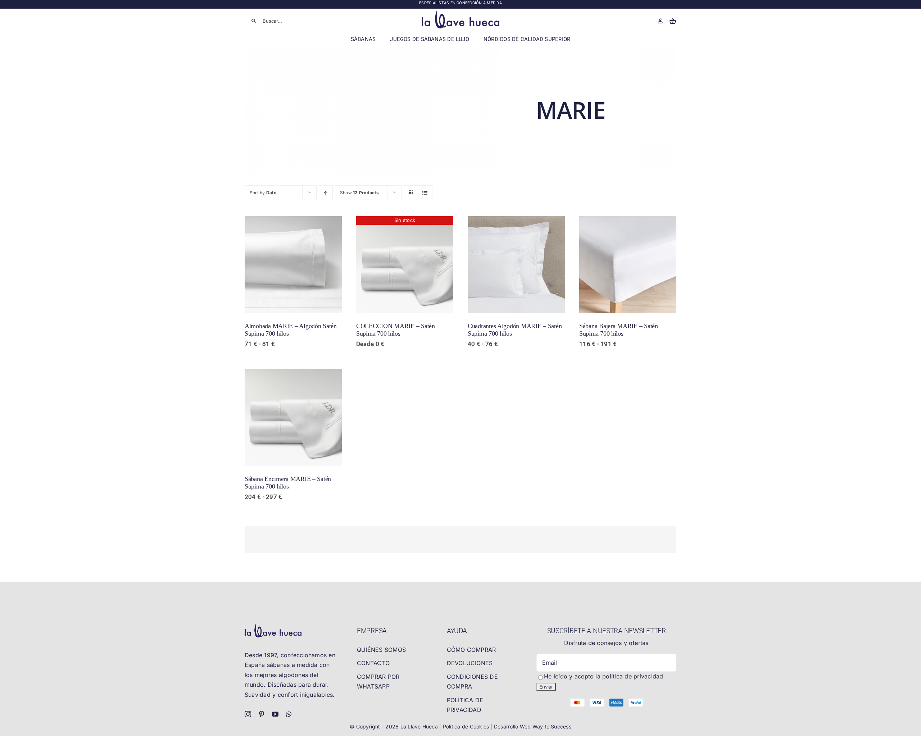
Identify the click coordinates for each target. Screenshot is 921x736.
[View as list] (425, 193)
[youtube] (275, 714)
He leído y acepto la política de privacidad (603, 676)
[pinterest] (261, 714)
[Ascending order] (326, 192)
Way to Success (551, 726)
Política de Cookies (467, 726)
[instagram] (248, 714)
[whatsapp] (288, 714)
